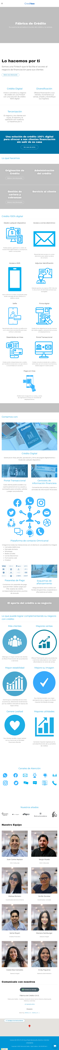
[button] (5, 3)
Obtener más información (14, 178)
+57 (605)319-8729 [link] (29, 1004)
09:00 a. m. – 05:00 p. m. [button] (31, 1012)
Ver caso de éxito (29, 147)
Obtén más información (10, 75)
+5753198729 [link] (29, 1043)
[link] (29, 3)
